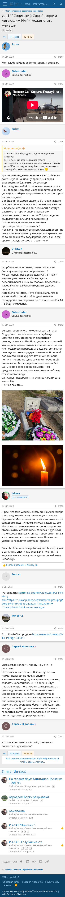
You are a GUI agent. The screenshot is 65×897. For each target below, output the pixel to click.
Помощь (7, 884)
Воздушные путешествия (37, 786)
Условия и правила (32, 881)
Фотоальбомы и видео (35, 814)
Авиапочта (17, 811)
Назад (15, 36)
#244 (60, 261)
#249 (60, 658)
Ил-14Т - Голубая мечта (25, 842)
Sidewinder (19, 71)
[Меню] (5, 4)
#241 (60, 56)
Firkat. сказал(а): (12, 148)
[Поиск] (61, 4)
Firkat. (16, 129)
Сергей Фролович (24, 646)
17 (27, 848)
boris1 (12, 800)
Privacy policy (52, 881)
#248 (60, 628)
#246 (60, 505)
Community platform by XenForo (29, 891)
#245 (60, 324)
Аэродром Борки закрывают (29, 797)
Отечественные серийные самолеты (30, 830)
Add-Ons (6, 894)
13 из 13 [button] (28, 36)
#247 (60, 586)
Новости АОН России (27, 800)
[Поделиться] (55, 57)
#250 (60, 736)
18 (31, 848)
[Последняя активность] (54, 4)
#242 (60, 83)
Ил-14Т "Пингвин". (22, 825)
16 (23, 848)
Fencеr (16, 574)
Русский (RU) (12, 877)
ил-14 (8, 30)
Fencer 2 (17, 615)
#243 (60, 141)
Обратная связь (10, 881)
